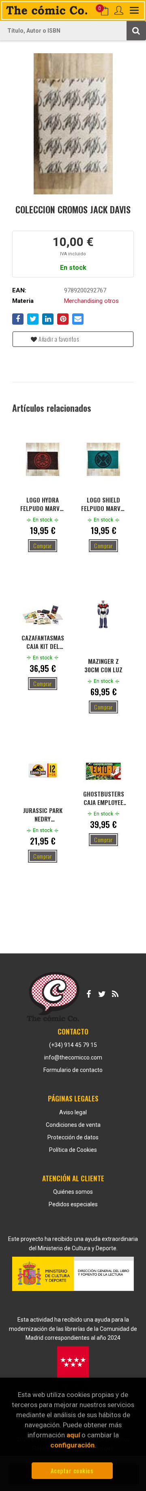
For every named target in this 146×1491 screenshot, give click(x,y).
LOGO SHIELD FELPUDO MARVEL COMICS (103, 504)
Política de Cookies (73, 1150)
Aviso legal (73, 1112)
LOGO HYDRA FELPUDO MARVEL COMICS (42, 504)
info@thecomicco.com (73, 1057)
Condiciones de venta (73, 1125)
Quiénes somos (73, 1192)
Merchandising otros (91, 300)
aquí (73, 1435)
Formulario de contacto (73, 1070)
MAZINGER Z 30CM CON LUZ (103, 665)
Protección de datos (73, 1137)
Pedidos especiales (73, 1204)
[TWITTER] (102, 992)
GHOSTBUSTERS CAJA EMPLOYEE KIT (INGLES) (103, 798)
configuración (72, 1445)
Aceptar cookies (72, 1470)
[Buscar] (136, 30)
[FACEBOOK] (88, 992)
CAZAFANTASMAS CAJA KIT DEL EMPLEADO (42, 642)
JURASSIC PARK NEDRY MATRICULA (42, 814)
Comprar (42, 545)
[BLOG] (115, 992)
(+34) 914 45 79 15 (73, 1045)
